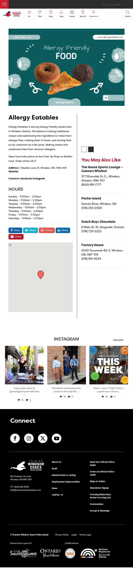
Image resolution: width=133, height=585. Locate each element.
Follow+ (118, 340)
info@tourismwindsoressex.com (25, 489)
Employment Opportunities (66, 481)
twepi (24, 349)
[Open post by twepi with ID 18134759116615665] (66, 365)
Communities (96, 504)
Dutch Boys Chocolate (98, 221)
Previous (79, 130)
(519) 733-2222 (91, 231)
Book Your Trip (3, 3)
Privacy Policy (62, 534)
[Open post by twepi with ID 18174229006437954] (108, 365)
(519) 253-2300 (91, 208)
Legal (74, 534)
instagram (39, 178)
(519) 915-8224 (91, 259)
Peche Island (91, 198)
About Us (56, 462)
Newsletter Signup (99, 487)
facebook (26, 178)
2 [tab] (91, 149)
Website (13, 171)
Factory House (92, 245)
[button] (40, 275)
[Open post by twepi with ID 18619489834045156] (24, 365)
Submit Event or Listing (64, 475)
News (54, 488)
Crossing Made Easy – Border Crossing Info (101, 496)
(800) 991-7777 (91, 184)
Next (127, 130)
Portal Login (85, 534)
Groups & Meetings (100, 510)
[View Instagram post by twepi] (40, 381)
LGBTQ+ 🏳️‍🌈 (57, 494)
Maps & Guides (97, 481)
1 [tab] (84, 149)
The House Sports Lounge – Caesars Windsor (102, 169)
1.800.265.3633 (21, 486)
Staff (54, 468)
